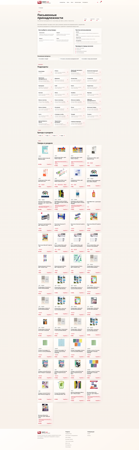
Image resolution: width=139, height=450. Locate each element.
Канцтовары (68, 446)
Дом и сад (67, 443)
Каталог (41, 7)
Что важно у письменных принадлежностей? (70, 58)
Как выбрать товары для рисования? (89, 58)
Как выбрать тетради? (43, 58)
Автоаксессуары (78, 2)
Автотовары (68, 437)
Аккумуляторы (62, 2)
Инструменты (85, 2)
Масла (72, 2)
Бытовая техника (69, 439)
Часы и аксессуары (69, 441)
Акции (88, 433)
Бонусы (89, 435)
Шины (68, 2)
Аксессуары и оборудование (71, 435)
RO (97, 2)
